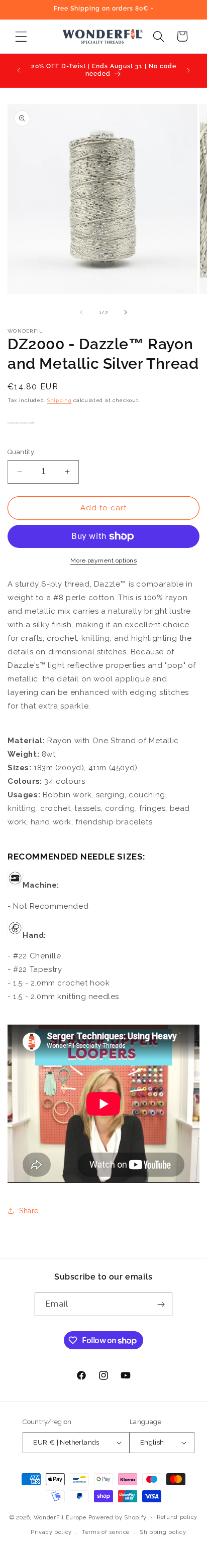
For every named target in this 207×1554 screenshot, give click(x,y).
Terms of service (106, 1532)
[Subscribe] (161, 1304)
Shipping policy (163, 1532)
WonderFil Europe (60, 1517)
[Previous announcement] (19, 70)
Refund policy (177, 1517)
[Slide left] (81, 312)
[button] (21, 36)
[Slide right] (126, 312)
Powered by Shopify (117, 1517)
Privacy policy (51, 1532)
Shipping (59, 400)
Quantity (21, 452)
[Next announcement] (188, 70)
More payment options (103, 560)
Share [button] (29, 1211)
